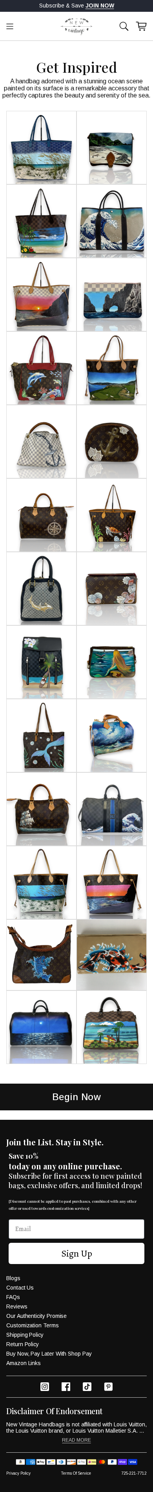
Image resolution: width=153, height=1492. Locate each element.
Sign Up (76, 1253)
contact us (20, 1287)
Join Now (100, 5)
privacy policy (18, 1473)
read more (76, 1440)
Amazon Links (23, 1363)
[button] (124, 26)
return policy (22, 1344)
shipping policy (25, 1335)
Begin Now (76, 1096)
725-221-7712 (134, 1473)
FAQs (13, 1297)
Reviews (16, 1306)
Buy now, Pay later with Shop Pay (49, 1354)
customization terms (32, 1325)
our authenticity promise (36, 1316)
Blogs (13, 1278)
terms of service (76, 1473)
